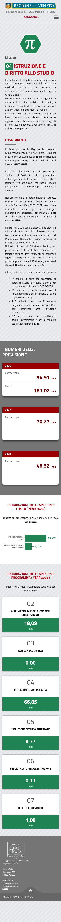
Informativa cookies (10, 885)
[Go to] (30, 6)
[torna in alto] (30, 890)
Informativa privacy (10, 883)
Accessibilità (7, 880)
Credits (5, 888)
